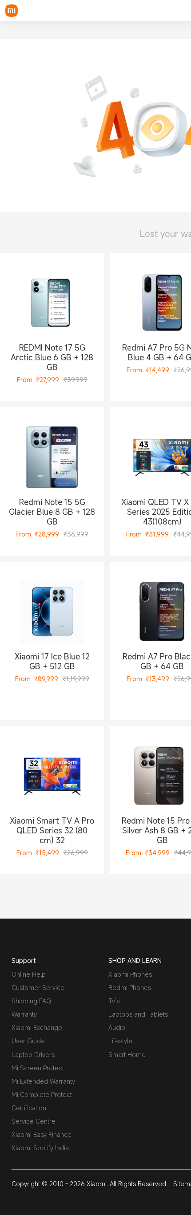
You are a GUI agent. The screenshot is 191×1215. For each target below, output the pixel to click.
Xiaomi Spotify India (40, 1148)
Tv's (113, 1001)
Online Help (29, 974)
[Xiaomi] (11, 10)
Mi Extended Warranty (43, 1081)
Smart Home (127, 1054)
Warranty (24, 1014)
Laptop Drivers (33, 1054)
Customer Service (38, 987)
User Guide (28, 1041)
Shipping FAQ (31, 1001)
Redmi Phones (129, 987)
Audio (116, 1027)
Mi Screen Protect (38, 1068)
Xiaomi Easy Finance (42, 1134)
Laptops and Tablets (138, 1014)
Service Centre (34, 1121)
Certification (29, 1108)
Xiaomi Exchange (37, 1027)
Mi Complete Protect (42, 1094)
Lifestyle (120, 1041)
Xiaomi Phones (130, 974)
